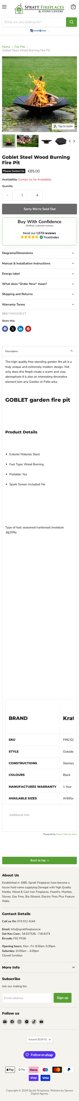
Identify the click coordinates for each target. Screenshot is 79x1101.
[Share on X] (13, 329)
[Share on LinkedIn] (20, 329)
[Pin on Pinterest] (28, 329)
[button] (39, 815)
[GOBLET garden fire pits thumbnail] (8, 141)
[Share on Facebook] (5, 329)
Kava (74, 834)
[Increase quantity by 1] (37, 195)
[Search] (71, 22)
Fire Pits (20, 47)
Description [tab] (11, 351)
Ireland (38, 1039)
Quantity (7, 186)
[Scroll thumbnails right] (73, 141)
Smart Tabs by (64, 834)
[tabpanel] (39, 594)
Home (6, 47)
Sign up (62, 998)
